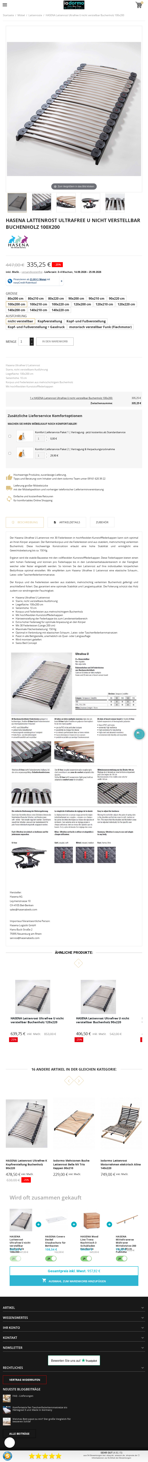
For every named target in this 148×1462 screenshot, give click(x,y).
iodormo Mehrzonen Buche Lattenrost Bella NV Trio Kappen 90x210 (24, 1164)
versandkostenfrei (32, 272)
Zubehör (102, 522)
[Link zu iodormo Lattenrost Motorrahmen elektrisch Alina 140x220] (74, 1123)
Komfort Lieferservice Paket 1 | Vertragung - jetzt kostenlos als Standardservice (80, 432)
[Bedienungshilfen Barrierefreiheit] (9, 1442)
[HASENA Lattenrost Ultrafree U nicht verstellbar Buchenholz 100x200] (17, 202)
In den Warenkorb (55, 341)
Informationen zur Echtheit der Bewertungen (111, 1458)
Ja (49, 1258)
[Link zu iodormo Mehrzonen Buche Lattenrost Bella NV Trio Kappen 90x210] (26, 1123)
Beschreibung (27, 522)
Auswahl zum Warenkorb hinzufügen (77, 1281)
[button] (69, 963)
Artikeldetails (69, 522)
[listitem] (37, 1007)
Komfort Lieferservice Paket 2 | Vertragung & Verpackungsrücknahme (75, 449)
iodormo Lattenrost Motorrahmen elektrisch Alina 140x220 (73, 1164)
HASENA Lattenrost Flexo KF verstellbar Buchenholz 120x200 (120, 1164)
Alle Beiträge (19, 1433)
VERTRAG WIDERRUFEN (24, 1380)
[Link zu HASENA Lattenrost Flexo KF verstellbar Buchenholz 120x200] (121, 1123)
